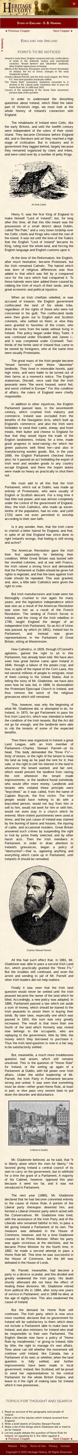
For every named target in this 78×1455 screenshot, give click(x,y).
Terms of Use (38, 1445)
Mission (12, 1445)
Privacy (53, 1445)
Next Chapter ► (63, 30)
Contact (65, 1445)
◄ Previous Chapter (17, 30)
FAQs (23, 1445)
